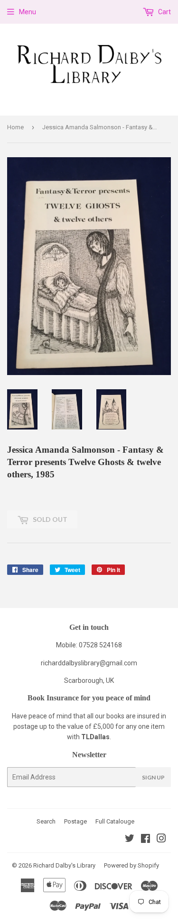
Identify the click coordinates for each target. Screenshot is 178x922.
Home (15, 127)
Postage (75, 821)
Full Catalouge (114, 821)
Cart (164, 12)
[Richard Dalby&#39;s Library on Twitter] (129, 839)
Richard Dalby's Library (64, 865)
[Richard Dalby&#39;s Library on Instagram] (161, 839)
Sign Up (153, 777)
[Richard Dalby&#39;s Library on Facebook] (145, 839)
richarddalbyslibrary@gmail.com (89, 663)
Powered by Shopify (131, 865)
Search (46, 821)
